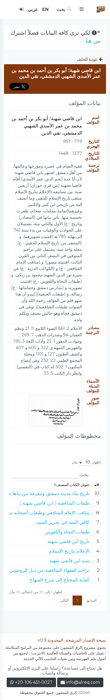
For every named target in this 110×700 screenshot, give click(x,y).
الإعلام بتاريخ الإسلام (69, 551)
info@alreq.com (83, 682)
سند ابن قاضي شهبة (69, 561)
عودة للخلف (88, 59)
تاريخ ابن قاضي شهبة (68, 541)
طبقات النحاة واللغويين (67, 532)
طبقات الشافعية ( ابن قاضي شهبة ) (54, 503)
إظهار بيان (86, 462)
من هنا (92, 40)
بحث (62, 9)
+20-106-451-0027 (33, 682)
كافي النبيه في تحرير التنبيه (62, 522)
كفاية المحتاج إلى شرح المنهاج (59, 580)
